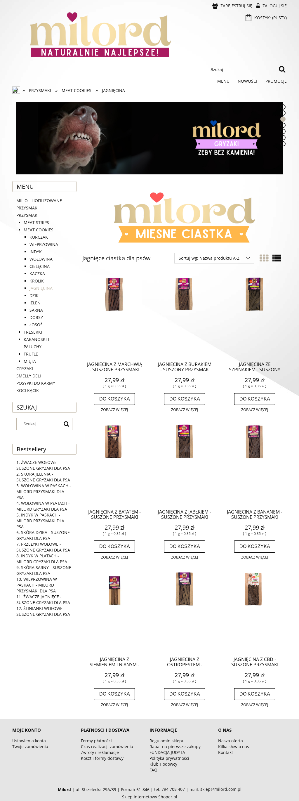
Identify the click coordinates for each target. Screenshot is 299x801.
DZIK (34, 295)
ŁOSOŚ (36, 324)
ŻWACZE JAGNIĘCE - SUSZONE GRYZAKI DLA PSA (43, 599)
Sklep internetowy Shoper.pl (149, 797)
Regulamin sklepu (167, 740)
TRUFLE (31, 354)
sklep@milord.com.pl (220, 789)
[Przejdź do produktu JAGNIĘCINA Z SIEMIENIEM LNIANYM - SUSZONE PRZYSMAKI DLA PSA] (114, 611)
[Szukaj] (282, 69)
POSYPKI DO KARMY (35, 383)
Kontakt (225, 752)
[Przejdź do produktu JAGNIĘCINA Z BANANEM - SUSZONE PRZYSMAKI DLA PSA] (254, 463)
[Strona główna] (16, 90)
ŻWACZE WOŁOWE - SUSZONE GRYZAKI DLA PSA (43, 465)
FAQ (153, 770)
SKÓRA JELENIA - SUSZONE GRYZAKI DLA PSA (43, 477)
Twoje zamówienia (30, 746)
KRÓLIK (36, 281)
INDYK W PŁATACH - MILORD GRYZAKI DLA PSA (41, 558)
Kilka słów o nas (233, 746)
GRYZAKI (24, 368)
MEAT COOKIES (38, 230)
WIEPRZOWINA (43, 244)
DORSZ (36, 317)
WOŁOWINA (41, 259)
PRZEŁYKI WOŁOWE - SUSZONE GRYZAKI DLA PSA (43, 547)
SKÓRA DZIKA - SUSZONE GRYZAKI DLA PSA (43, 535)
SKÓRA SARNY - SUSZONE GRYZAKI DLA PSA (43, 570)
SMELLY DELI (28, 376)
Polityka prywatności (169, 758)
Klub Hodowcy (163, 764)
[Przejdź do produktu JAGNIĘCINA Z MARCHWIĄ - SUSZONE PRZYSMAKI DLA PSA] (114, 316)
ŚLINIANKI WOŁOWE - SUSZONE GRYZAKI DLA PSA (43, 611)
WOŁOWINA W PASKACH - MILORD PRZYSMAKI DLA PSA (43, 491)
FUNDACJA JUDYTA (167, 752)
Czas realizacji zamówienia (107, 746)
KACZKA (37, 273)
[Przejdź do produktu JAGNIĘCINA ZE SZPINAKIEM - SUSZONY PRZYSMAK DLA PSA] (254, 316)
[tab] (283, 107)
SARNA (36, 310)
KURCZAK (38, 237)
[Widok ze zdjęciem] (264, 258)
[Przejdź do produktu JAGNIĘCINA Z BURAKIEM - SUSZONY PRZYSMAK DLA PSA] (184, 316)
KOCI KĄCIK (27, 390)
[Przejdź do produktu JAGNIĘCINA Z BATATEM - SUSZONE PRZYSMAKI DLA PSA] (114, 463)
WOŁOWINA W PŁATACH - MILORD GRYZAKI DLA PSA (43, 506)
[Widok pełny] (276, 258)
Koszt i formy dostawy (102, 758)
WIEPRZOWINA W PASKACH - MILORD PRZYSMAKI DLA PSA (36, 585)
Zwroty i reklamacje (100, 752)
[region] (149, 138)
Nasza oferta (230, 740)
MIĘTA (30, 361)
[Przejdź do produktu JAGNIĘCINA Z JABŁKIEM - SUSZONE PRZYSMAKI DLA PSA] (184, 463)
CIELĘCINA (39, 266)
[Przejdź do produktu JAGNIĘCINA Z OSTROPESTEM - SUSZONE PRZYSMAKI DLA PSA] (184, 611)
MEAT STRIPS (36, 222)
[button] (114, 410)
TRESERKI (33, 332)
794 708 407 (173, 789)
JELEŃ (35, 303)
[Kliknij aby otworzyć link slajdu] (149, 138)
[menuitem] (223, 81)
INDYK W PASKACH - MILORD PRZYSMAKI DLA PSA (40, 520)
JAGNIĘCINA (41, 288)
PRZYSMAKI (27, 215)
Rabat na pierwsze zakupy (175, 746)
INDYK (35, 251)
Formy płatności (96, 740)
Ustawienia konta (29, 740)
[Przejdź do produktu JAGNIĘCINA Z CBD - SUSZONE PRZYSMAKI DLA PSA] (254, 611)
